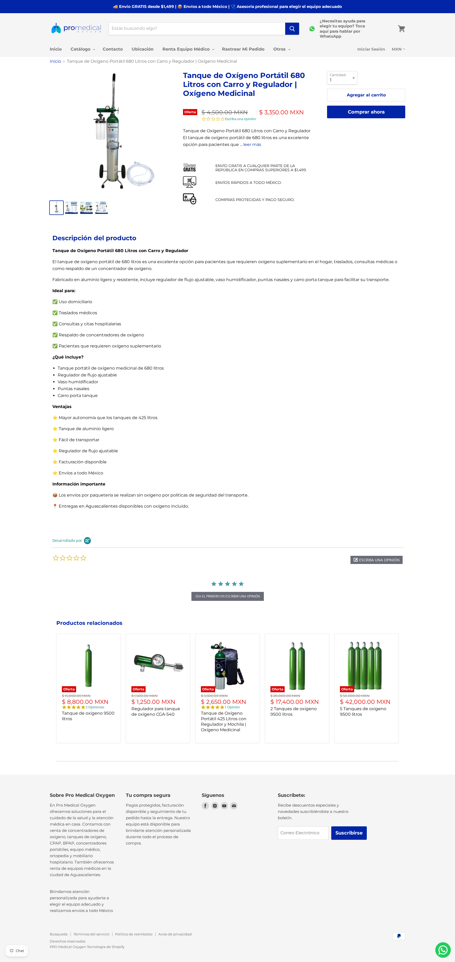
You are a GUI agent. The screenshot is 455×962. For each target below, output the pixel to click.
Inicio (56, 49)
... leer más (250, 144)
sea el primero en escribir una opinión (227, 596)
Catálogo (81, 49)
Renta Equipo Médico (186, 49)
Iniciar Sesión (371, 49)
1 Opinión (232, 707)
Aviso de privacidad (175, 934)
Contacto (113, 49)
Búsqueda (59, 934)
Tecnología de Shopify (106, 947)
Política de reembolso (133, 934)
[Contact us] (443, 950)
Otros (280, 49)
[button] (376, 560)
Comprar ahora (366, 112)
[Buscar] (292, 29)
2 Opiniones (95, 707)
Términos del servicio (91, 934)
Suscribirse (349, 833)
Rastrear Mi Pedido (243, 49)
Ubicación (143, 49)
